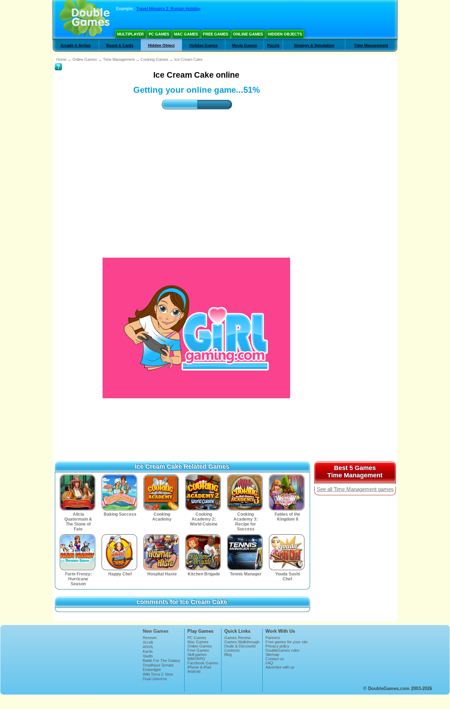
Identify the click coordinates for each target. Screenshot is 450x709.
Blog (228, 654)
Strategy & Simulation (314, 45)
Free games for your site (286, 642)
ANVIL (148, 647)
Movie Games (244, 45)
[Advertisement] (196, 177)
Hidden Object (161, 45)
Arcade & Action (75, 45)
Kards (148, 651)
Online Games (248, 34)
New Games (155, 631)
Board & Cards (119, 45)
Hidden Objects (285, 34)
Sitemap (272, 654)
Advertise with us (280, 667)
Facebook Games (202, 663)
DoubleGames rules (282, 650)
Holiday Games (203, 45)
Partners (272, 638)
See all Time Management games (355, 489)
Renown (150, 638)
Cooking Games (154, 59)
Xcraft (148, 642)
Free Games (215, 34)
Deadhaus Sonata (158, 665)
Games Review (237, 638)
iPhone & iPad (199, 667)
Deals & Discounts (240, 646)
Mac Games (186, 34)
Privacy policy (277, 646)
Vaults (148, 656)
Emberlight (152, 670)
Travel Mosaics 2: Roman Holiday (168, 8)
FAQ (269, 663)
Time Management (371, 45)
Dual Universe (155, 679)
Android (193, 671)
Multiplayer (130, 34)
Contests (232, 650)
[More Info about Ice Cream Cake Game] (58, 61)
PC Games (159, 34)
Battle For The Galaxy (161, 660)
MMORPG (196, 659)
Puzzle (273, 45)
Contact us (274, 659)
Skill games (197, 654)
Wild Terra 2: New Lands (158, 676)
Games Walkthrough (241, 642)
